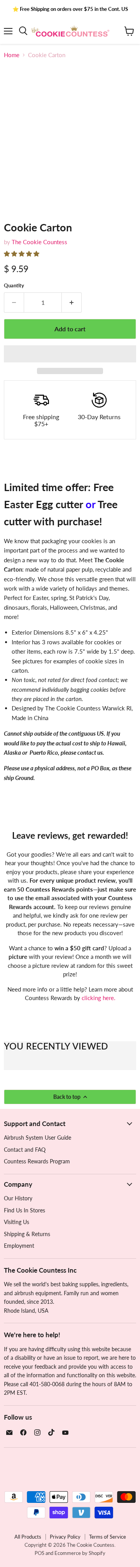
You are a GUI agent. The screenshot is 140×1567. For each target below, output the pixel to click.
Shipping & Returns (27, 1234)
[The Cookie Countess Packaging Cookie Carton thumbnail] (92, 227)
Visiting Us (16, 1222)
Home (11, 55)
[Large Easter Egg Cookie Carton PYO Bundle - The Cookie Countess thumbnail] (44, 227)
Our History (18, 1198)
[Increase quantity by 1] (72, 302)
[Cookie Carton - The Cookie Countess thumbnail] (16, 227)
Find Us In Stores (24, 1210)
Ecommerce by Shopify (79, 1553)
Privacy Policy (65, 1537)
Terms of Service (107, 1537)
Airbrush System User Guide (37, 1137)
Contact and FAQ (25, 1149)
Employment (19, 1245)
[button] (22, 253)
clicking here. (99, 997)
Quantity (14, 286)
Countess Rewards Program (37, 1161)
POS (39, 1553)
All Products (27, 1537)
